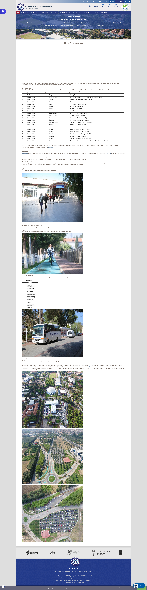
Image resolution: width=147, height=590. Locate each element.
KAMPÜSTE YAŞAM (65, 12)
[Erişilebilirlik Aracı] (3, 586)
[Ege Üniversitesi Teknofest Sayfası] (83, 1)
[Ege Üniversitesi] (125, 1)
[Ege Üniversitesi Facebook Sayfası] (103, 1)
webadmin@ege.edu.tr (89, 580)
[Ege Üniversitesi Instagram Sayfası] (90, 1)
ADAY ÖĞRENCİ (104, 12)
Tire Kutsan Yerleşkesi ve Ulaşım (84, 25)
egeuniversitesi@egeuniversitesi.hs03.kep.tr (70, 580)
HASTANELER (77, 12)
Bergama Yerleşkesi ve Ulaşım (115, 23)
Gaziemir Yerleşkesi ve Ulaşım (50, 23)
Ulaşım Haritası (71, 582)
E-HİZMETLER (88, 12)
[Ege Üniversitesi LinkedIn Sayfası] (96, 1)
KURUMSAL (25, 12)
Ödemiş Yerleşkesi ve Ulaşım (66, 25)
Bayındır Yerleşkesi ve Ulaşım (99, 23)
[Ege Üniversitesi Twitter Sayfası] (107, 1)
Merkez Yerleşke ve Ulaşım (33, 23)
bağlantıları (108, 153)
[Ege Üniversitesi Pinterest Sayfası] (87, 1)
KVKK (97, 12)
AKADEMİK (35, 12)
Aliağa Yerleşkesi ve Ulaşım (83, 23)
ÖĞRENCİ (54, 12)
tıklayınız (51, 157)
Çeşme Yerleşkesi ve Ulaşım (50, 25)
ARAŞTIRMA (45, 12)
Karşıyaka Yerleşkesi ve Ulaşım (66, 23)
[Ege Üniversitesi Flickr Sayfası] (93, 1)
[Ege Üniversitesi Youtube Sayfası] (100, 1)
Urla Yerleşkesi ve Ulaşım (100, 25)
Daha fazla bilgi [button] (118, 587)
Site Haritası (81, 582)
